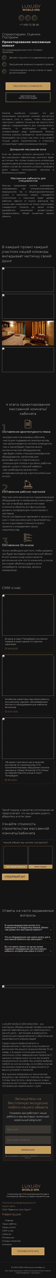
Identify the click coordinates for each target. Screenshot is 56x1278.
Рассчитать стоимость (27, 86)
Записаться (27, 1150)
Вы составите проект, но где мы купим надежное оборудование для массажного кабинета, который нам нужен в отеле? (25, 949)
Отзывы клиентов (11, 1241)
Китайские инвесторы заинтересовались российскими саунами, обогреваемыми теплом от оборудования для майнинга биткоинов (27, 703)
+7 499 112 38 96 (29, 25)
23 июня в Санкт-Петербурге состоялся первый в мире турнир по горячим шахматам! (26, 642)
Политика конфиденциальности (19, 1203)
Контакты (7, 1244)
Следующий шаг (15, 877)
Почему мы (8, 1237)
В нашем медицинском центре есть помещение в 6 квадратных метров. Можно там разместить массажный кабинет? (26, 927)
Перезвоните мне (28, 1251)
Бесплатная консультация (28, 97)
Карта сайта (8, 1206)
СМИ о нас (7, 1230)
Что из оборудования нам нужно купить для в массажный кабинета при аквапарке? (27, 938)
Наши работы (9, 1224)
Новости (6, 1234)
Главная (9, 1220)
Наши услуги (9, 1227)
